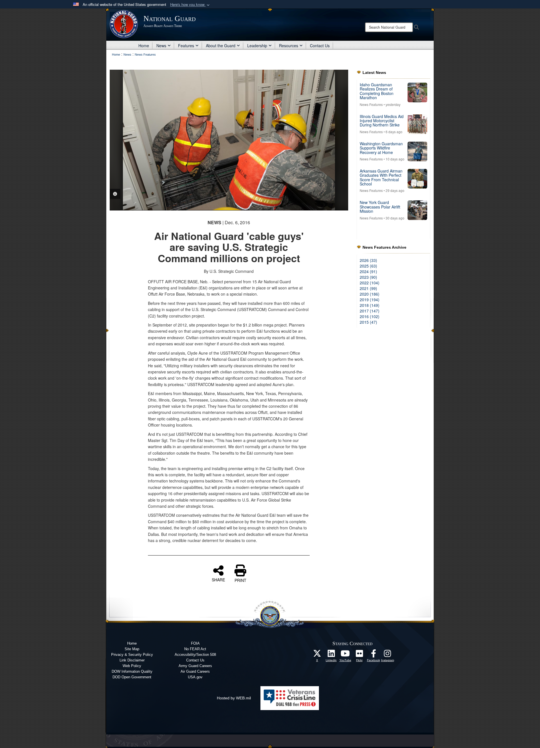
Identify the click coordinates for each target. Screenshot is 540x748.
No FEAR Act (195, 649)
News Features (371, 104)
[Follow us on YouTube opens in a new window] (345, 655)
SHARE (218, 579)
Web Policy (132, 666)
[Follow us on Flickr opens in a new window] (359, 655)
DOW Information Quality (132, 671)
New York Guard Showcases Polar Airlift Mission (380, 207)
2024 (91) (368, 271)
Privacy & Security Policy (132, 654)
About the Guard (220, 45)
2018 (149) (369, 305)
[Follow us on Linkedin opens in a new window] (331, 655)
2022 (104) (369, 282)
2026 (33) (368, 260)
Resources (288, 45)
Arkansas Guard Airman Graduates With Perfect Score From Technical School (381, 177)
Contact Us (320, 45)
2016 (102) (369, 316)
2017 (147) (369, 311)
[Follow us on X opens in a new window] (317, 655)
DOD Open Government (131, 677)
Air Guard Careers (195, 671)
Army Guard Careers (195, 666)
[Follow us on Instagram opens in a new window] (388, 655)
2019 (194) (369, 299)
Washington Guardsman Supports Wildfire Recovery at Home (381, 148)
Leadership (257, 45)
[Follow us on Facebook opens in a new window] (373, 655)
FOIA (195, 643)
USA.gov (195, 677)
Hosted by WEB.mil (234, 698)
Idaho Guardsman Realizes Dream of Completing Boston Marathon (376, 91)
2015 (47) (368, 322)
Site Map (132, 649)
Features (186, 45)
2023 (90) (368, 277)
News (161, 45)
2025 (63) (368, 266)
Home (143, 45)
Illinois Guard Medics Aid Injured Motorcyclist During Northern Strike (382, 121)
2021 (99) (368, 288)
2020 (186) (369, 294)
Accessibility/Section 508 (195, 654)
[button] (190, 5)
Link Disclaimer (132, 660)
